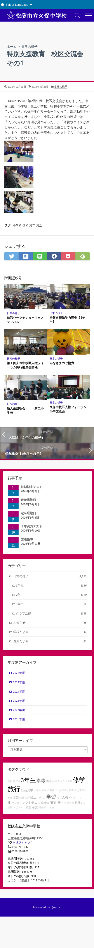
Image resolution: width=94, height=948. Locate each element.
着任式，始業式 (58, 790)
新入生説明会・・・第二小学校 (25, 410)
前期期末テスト (31, 487)
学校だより (50, 632)
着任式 (42, 807)
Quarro (55, 907)
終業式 (45, 790)
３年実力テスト (31, 526)
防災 (10, 781)
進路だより (50, 641)
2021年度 (19, 719)
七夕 (27, 797)
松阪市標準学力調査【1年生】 (67, 320)
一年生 (37, 790)
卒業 (35, 807)
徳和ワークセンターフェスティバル (25, 320)
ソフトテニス (31, 803)
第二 (32, 225)
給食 (28, 807)
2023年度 (19, 701)
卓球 (41, 780)
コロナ (41, 797)
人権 (65, 797)
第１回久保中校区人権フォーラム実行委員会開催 (25, 365)
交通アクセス (21, 843)
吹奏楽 (45, 802)
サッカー (16, 802)
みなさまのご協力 (62, 363)
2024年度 (19, 691)
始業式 (55, 781)
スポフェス (19, 807)
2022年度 (19, 710)
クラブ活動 (51, 613)
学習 (51, 797)
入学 (63, 802)
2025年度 (19, 682)
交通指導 (27, 539)
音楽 (16, 797)
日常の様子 (29, 46)
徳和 (25, 225)
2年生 (51, 595)
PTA (83, 802)
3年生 (51, 604)
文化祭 (55, 802)
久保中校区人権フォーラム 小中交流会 (68, 409)
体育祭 (70, 802)
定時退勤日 (28, 500)
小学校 (17, 225)
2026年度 (19, 673)
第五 (39, 225)
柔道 (49, 781)
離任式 (16, 781)
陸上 (33, 797)
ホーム (12, 46)
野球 (77, 802)
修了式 (72, 790)
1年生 (51, 585)
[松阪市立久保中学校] (36, 15)
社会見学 (27, 790)
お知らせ (50, 623)
